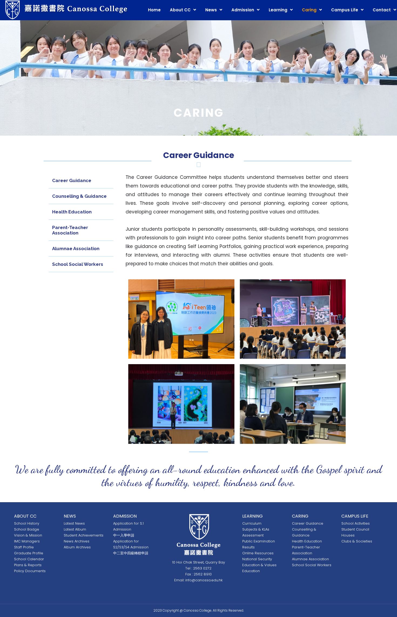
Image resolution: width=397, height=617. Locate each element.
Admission (242, 10)
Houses (348, 535)
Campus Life (344, 10)
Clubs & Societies (356, 541)
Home (154, 10)
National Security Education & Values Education (259, 565)
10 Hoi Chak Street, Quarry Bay (198, 562)
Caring (309, 10)
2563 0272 (202, 568)
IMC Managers (27, 541)
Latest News (74, 523)
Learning (278, 10)
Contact (382, 10)
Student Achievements (83, 535)
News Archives (76, 541)
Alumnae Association (75, 248)
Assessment (253, 535)
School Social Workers (77, 264)
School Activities (355, 523)
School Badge (26, 529)
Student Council (355, 529)
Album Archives (77, 547)
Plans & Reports (28, 565)
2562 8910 (203, 574)
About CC (180, 10)
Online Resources (258, 553)
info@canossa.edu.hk (204, 580)
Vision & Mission (28, 535)
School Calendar (29, 559)
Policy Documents (30, 571)
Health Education (72, 211)
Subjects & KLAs (255, 529)
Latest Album (75, 529)
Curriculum (251, 523)
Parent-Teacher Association (70, 230)
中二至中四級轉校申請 (130, 553)
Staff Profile (24, 547)
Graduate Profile (28, 553)
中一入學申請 (123, 535)
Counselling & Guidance (79, 196)
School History (26, 523)
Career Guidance (71, 180)
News (211, 10)
